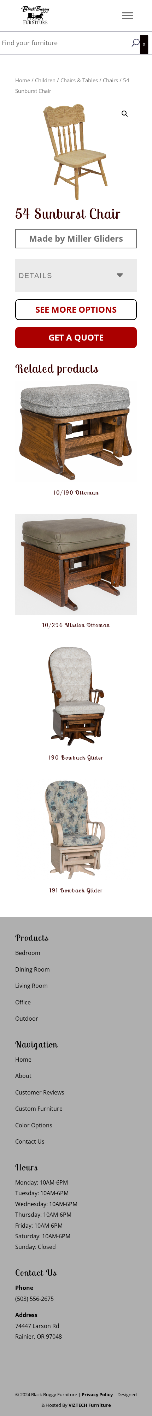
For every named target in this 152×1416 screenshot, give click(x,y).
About (23, 1076)
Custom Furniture (39, 1109)
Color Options (33, 1125)
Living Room (31, 986)
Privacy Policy (97, 1394)
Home (22, 80)
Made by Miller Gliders (76, 238)
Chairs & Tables (79, 80)
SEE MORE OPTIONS (76, 309)
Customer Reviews (39, 1092)
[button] (124, 113)
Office (23, 1002)
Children (45, 80)
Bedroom (27, 953)
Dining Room (32, 969)
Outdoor (26, 1018)
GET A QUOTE (76, 337)
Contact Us (30, 1141)
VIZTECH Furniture (90, 1405)
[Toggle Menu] (127, 15)
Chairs (110, 80)
